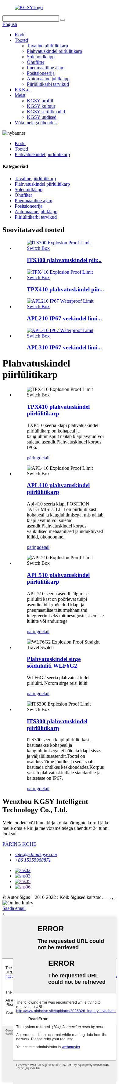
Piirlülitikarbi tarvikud (48, 84)
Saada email (14, 908)
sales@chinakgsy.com (36, 854)
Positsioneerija (41, 73)
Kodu (20, 34)
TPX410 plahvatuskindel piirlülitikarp (58, 410)
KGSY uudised (41, 117)
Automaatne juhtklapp (48, 78)
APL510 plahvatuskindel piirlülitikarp (58, 578)
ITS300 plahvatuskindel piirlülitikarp (57, 724)
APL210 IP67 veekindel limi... (64, 318)
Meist (20, 95)
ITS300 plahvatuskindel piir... (64, 260)
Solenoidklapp (41, 56)
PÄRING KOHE (19, 844)
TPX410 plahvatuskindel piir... (65, 289)
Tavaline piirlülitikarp (47, 45)
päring (33, 457)
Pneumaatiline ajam (45, 67)
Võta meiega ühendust (36, 122)
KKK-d (22, 89)
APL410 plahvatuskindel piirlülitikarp (58, 488)
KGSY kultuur (41, 106)
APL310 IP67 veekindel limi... (64, 347)
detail (44, 457)
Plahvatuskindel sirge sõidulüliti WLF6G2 (54, 662)
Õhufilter (35, 62)
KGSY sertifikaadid (46, 111)
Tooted (21, 40)
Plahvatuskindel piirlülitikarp (54, 51)
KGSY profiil (40, 100)
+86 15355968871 (33, 860)
